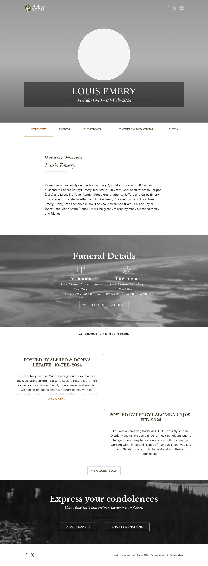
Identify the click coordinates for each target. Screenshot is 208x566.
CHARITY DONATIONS (127, 526)
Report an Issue (177, 555)
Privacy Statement (159, 555)
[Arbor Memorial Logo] (34, 8)
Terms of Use (143, 555)
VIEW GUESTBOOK (104, 470)
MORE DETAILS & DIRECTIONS (104, 305)
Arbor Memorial (128, 555)
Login (116, 555)
